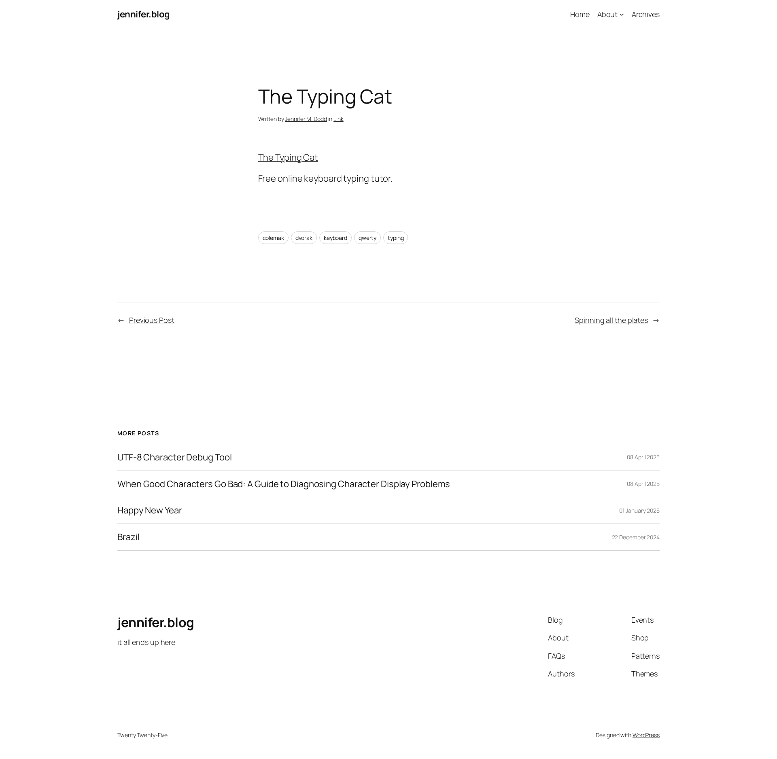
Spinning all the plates (611, 320)
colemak (273, 238)
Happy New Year (149, 510)
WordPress (646, 735)
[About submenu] (622, 14)
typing (395, 238)
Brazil (128, 537)
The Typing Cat (288, 157)
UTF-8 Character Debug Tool (174, 457)
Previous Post (151, 320)
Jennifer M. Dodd (306, 119)
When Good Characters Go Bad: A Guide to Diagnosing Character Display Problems (283, 484)
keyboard (335, 238)
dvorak (303, 238)
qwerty (367, 238)
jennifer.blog (143, 14)
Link (338, 119)
